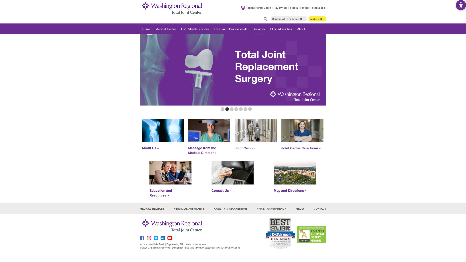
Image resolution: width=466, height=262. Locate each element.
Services (259, 29)
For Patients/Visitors (195, 29)
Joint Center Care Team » (301, 148)
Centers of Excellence (286, 19)
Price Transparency (271, 208)
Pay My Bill (280, 7)
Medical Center (165, 29)
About (301, 29)
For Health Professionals (231, 29)
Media (300, 208)
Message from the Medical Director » (202, 150)
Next (322, 74)
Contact (320, 208)
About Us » (150, 148)
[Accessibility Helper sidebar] (461, 5)
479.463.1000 (200, 244)
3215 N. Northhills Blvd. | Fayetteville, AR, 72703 (165, 244)
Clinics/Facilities (281, 29)
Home (146, 29)
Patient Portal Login (258, 7)
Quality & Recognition (230, 208)
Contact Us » (222, 190)
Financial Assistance (189, 208)
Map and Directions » (290, 190)
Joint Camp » (245, 148)
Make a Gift (317, 19)
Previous (143, 74)
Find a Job (318, 7)
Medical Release (152, 208)
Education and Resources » (160, 193)
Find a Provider (299, 7)
